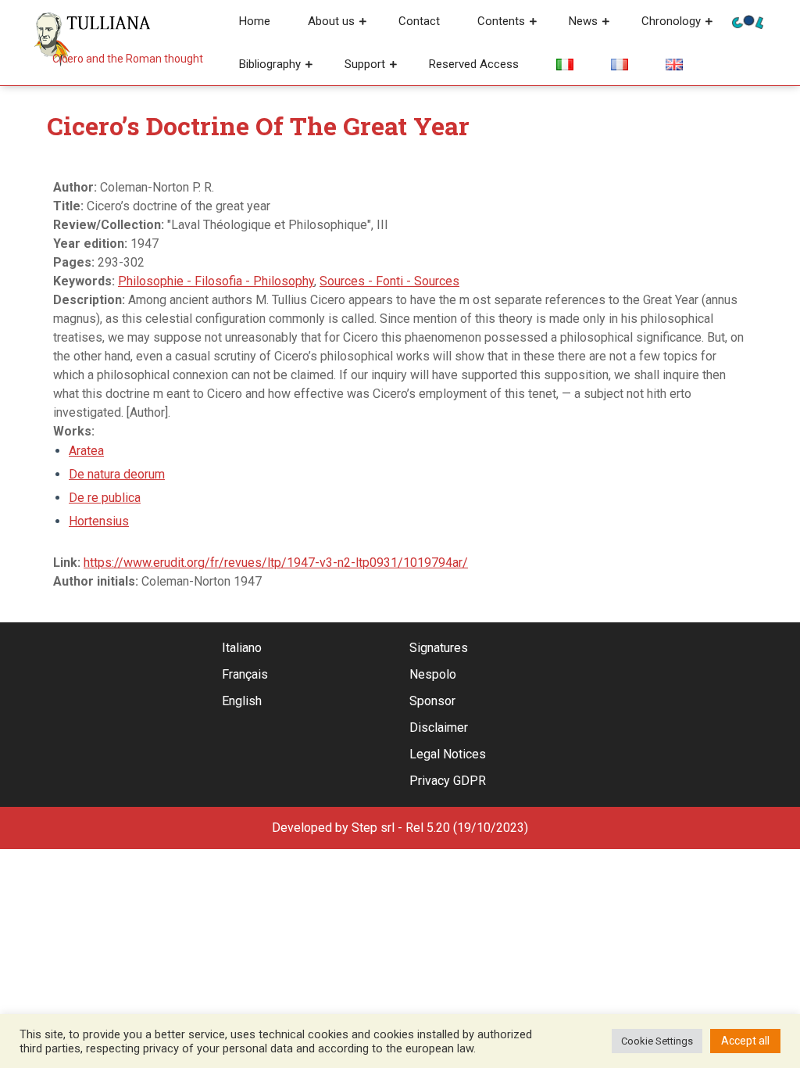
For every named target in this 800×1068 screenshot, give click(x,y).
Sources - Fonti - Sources (389, 281)
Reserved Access (474, 64)
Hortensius (99, 521)
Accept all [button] (745, 1040)
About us (331, 21)
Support (365, 64)
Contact (419, 21)
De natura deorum (117, 474)
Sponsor (432, 700)
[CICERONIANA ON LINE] (747, 20)
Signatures (438, 647)
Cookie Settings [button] (657, 1041)
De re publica (105, 497)
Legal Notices (447, 754)
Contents (501, 21)
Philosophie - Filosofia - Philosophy (216, 281)
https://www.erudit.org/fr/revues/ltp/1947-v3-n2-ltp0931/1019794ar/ (276, 562)
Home (254, 21)
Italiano (242, 647)
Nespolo (432, 674)
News (583, 21)
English (242, 700)
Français (245, 674)
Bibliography (270, 64)
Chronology (671, 21)
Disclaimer (438, 727)
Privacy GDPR (447, 780)
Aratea (86, 450)
